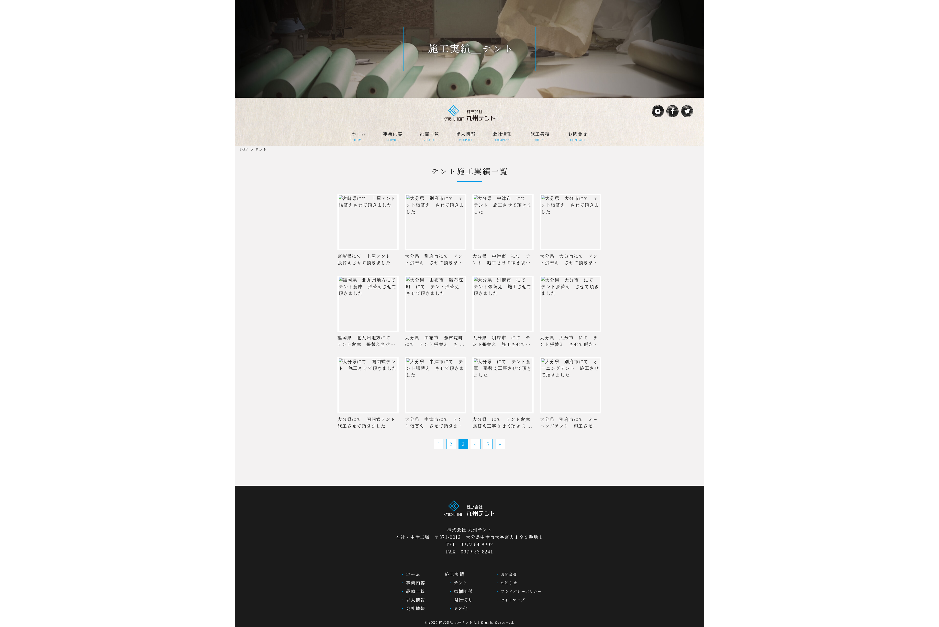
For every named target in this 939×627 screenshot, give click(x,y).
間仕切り (462, 599)
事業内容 (392, 136)
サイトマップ (512, 599)
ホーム (359, 136)
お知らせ (508, 582)
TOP (244, 149)
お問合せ (577, 136)
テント (460, 582)
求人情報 (466, 136)
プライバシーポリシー (520, 591)
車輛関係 (462, 591)
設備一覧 (429, 136)
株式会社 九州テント (455, 622)
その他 (460, 608)
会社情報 (502, 136)
